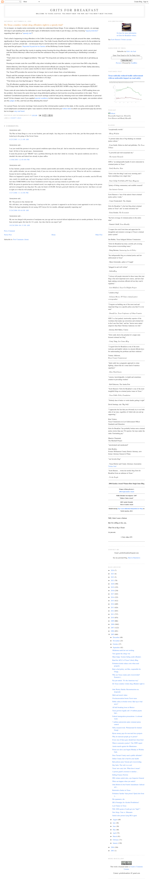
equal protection (92, 31)
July (114, 823)
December (116, 637)
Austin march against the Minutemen (124, 746)
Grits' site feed (131, 51)
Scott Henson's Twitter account (121, 39)
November (116, 641)
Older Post (98, 235)
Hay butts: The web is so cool (122, 765)
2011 (113, 614)
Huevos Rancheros (134, 558)
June (114, 826)
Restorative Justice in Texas (121, 790)
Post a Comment (9, 231)
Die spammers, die (118, 799)
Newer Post (8, 235)
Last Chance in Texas (119, 806)
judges (12, 101)
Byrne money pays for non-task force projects (127, 733)
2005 (113, 634)
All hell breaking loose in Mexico (123, 707)
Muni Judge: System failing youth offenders (126, 657)
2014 (113, 604)
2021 (113, 580)
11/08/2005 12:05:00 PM (19, 159)
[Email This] (43, 115)
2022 (113, 577)
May (114, 830)
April (115, 833)
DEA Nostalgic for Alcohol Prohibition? (125, 802)
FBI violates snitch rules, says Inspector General (128, 778)
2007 (113, 627)
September (116, 647)
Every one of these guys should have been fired (127, 740)
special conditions (41, 98)
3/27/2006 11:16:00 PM (18, 193)
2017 (113, 594)
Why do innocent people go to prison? (124, 736)
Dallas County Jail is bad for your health (125, 758)
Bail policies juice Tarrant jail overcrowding (126, 762)
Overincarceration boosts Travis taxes (124, 698)
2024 (113, 570)
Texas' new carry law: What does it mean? (126, 768)
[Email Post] (40, 115)
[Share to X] (47, 115)
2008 (113, 624)
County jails (15, 118)
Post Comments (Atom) (21, 239)
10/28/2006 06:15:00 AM (19, 225)
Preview (118, 63)
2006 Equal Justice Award (126, 492)
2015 (113, 600)
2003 (113, 850)
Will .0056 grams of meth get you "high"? (126, 809)
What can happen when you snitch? (123, 781)
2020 (113, 584)
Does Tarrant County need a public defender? (127, 755)
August (115, 819)
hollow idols (66, 109)
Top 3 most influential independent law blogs (130, 509)
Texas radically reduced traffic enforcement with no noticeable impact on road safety (125, 76)
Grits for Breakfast (74, 10)
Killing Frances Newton (120, 775)
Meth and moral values (119, 695)
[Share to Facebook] (49, 115)
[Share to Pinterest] (52, 115)
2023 (113, 574)
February (116, 840)
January (115, 843)
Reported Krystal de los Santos (33, 46)
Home (54, 235)
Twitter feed (112, 466)
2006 (113, 631)
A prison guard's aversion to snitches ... (125, 771)
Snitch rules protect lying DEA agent (124, 815)
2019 (113, 587)
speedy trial (27, 33)
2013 (113, 607)
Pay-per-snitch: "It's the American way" (125, 680)
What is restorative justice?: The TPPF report (127, 743)
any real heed (19, 111)
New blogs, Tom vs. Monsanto (122, 812)
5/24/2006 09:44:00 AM (19, 210)
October (116, 644)
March (115, 836)
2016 (113, 597)
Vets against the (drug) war (121, 653)
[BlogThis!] (45, 115)
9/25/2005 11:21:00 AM (19, 139)
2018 (113, 590)
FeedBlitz (134, 63)
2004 (113, 847)
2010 (113, 617)
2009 (113, 621)
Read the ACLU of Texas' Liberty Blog (125, 660)
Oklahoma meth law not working (123, 650)
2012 (113, 611)
